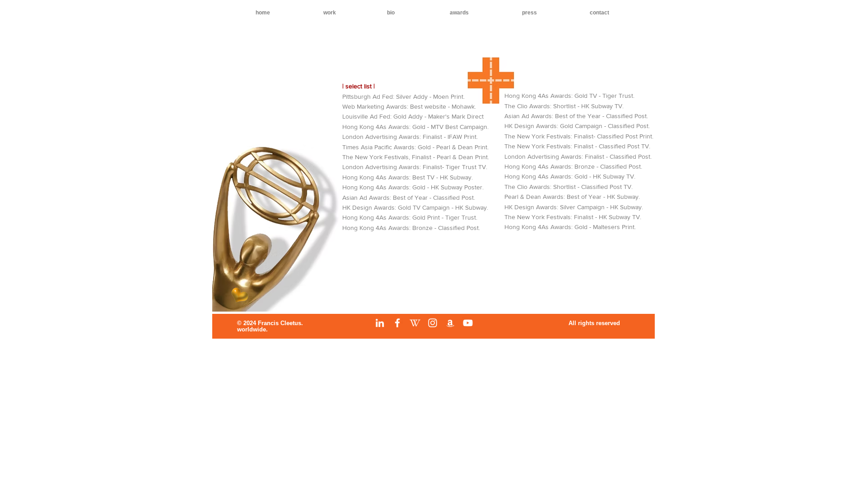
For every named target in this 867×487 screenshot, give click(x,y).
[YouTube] (468, 323)
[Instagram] (432, 323)
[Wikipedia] (415, 323)
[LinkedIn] (380, 323)
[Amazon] (450, 323)
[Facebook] (397, 323)
